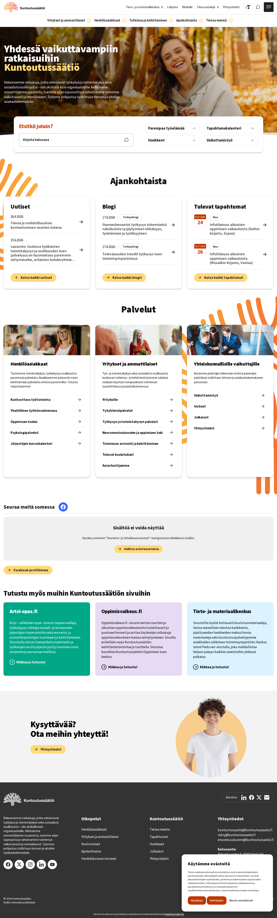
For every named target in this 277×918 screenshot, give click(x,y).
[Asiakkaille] (124, 20)
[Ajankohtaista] (171, 20)
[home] (24, 7)
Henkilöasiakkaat (94, 829)
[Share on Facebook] (251, 797)
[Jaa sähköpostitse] (266, 797)
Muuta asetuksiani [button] (241, 900)
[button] (69, 20)
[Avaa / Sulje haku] (257, 7)
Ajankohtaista (91, 851)
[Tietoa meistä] (231, 20)
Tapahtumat (159, 836)
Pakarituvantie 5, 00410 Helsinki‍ (241, 854)
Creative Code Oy (174, 914)
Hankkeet (157, 844)
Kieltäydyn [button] (216, 900)
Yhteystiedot (159, 858)
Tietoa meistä (160, 829)
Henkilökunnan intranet (98, 858)
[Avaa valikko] (269, 7)
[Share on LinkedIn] (243, 797)
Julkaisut (157, 851)
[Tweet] (259, 797)
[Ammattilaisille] (89, 20)
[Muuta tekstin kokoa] (247, 7)
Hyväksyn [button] (197, 900)
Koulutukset (90, 844)
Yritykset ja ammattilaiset (100, 836)
